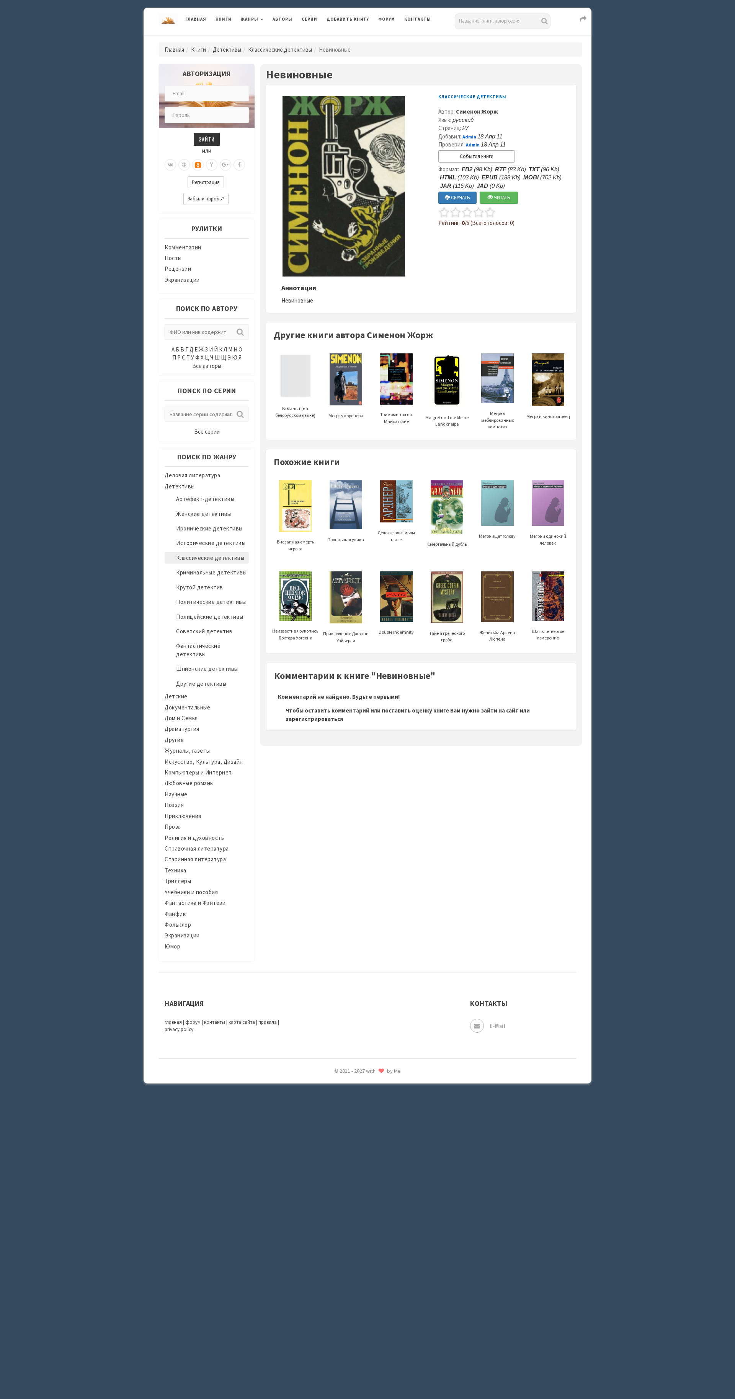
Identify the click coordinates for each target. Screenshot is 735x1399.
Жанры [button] (249, 19)
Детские (176, 696)
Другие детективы (201, 683)
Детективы (227, 49)
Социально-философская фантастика (377, 1167)
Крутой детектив (199, 587)
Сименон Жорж (477, 111)
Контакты (417, 19)
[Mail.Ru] (184, 165)
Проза (173, 826)
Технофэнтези (346, 1219)
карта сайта (242, 1022)
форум (193, 1022)
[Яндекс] (211, 165)
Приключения (183, 816)
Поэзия (174, 804)
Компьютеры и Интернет (198, 772)
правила (267, 1022)
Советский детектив (204, 631)
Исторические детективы (210, 543)
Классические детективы (280, 49)
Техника (175, 870)
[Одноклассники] (198, 165)
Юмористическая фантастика (367, 1373)
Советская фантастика (357, 1133)
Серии (309, 19)
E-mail (497, 1026)
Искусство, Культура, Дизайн (204, 761)
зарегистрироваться (314, 718)
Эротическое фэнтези (356, 1355)
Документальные (187, 707)
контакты (214, 1022)
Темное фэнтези (349, 1202)
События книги (476, 156)
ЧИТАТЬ (501, 197)
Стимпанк (340, 1185)
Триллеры (178, 881)
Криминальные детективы (211, 572)
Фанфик (175, 913)
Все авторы (206, 365)
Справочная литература (197, 848)
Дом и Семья (181, 718)
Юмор (172, 946)
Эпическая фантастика (358, 1304)
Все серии (207, 431)
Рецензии (178, 268)
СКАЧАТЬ (460, 197)
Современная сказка (354, 1150)
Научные (176, 794)
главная (173, 1022)
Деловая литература (354, 39)
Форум (386, 19)
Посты (173, 258)
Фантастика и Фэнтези (195, 902)
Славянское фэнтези (354, 1116)
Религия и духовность (194, 837)
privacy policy (179, 1029)
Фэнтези (338, 1270)
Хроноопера (342, 1287)
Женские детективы (203, 513)
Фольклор (178, 924)
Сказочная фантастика (358, 1099)
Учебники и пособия (191, 892)
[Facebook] (239, 165)
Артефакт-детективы (205, 499)
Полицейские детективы (209, 616)
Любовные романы (189, 783)
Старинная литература (195, 859)
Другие (174, 739)
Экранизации (182, 279)
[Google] (225, 165)
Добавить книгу (348, 19)
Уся (331, 1253)
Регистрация (206, 182)
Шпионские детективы (207, 668)
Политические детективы (211, 601)
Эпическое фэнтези (353, 1321)
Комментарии (183, 247)
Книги (224, 19)
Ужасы (335, 1236)
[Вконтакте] (170, 165)
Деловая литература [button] (267, 39)
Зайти (207, 139)
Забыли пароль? (206, 198)
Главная (195, 19)
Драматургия (182, 728)
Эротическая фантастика (361, 1338)
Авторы (282, 19)
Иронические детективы (209, 528)
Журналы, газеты (187, 750)
